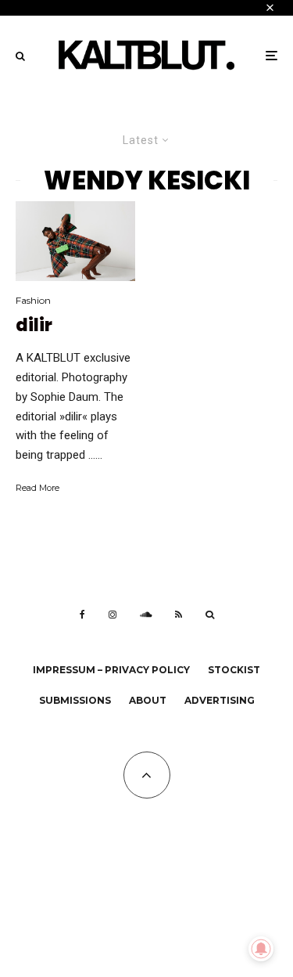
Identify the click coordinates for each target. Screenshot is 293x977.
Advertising (219, 700)
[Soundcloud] (145, 614)
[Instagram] (112, 614)
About (147, 700)
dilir (34, 325)
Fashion (33, 300)
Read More (37, 487)
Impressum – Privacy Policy (111, 670)
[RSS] (178, 614)
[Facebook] (82, 614)
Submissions (75, 700)
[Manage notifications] (260, 948)
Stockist (234, 670)
